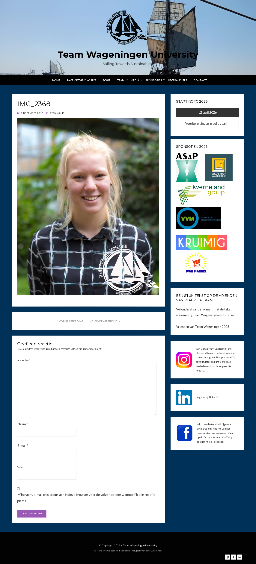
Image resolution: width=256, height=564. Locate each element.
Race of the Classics (81, 80)
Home (56, 80)
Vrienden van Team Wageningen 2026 (202, 327)
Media (135, 80)
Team (120, 80)
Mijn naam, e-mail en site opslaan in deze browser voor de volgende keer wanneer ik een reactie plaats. (86, 497)
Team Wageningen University (128, 54)
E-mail (22, 445)
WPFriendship (123, 550)
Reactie (24, 360)
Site (20, 467)
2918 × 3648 (56, 113)
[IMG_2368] (88, 206)
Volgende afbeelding (104, 321)
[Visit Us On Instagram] (227, 557)
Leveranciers (177, 80)
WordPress (156, 550)
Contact (200, 80)
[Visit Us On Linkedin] (240, 557)
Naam (22, 424)
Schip (107, 80)
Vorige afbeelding (71, 321)
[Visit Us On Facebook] (233, 557)
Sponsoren (154, 80)
